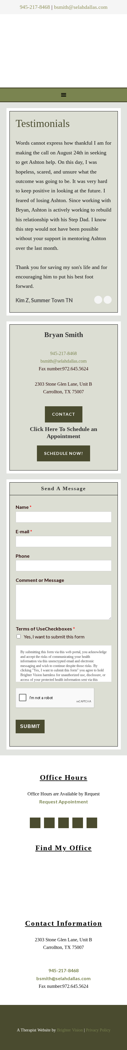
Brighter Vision (70, 1030)
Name (24, 507)
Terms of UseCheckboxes (45, 628)
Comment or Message (40, 580)
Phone (23, 556)
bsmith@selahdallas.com (81, 7)
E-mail (24, 531)
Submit (30, 726)
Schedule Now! (63, 453)
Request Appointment (63, 801)
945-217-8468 (35, 7)
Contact (63, 414)
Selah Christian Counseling (64, 49)
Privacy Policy (98, 1030)
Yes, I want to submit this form (54, 636)
